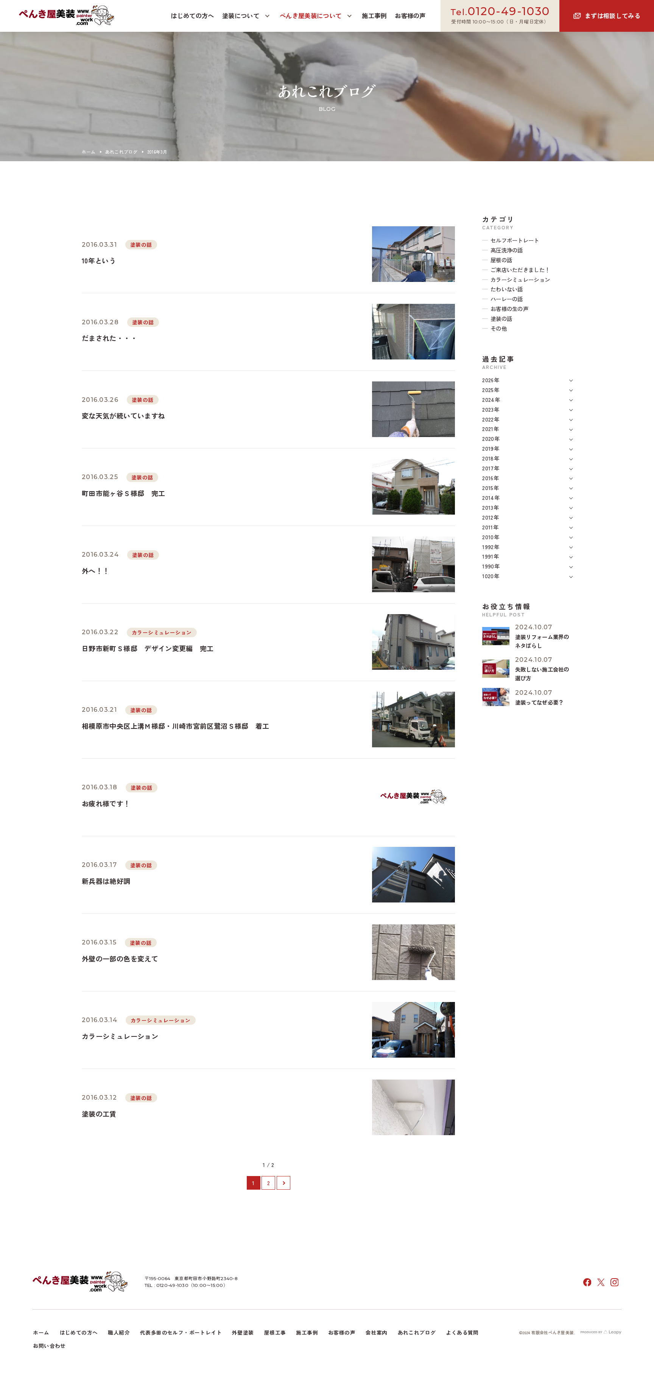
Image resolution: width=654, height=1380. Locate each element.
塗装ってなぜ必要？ (539, 702)
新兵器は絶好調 (106, 881)
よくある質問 (462, 1332)
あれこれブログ (121, 151)
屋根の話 (501, 260)
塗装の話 (141, 244)
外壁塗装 (243, 1332)
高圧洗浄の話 (506, 250)
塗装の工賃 (99, 1114)
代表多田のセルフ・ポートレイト (181, 1332)
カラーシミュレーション (162, 632)
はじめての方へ (79, 1332)
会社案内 (377, 1332)
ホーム (89, 151)
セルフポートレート (514, 240)
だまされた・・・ (109, 338)
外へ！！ (95, 571)
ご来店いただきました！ (520, 270)
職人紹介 (119, 1332)
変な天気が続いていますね (123, 415)
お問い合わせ (49, 1345)
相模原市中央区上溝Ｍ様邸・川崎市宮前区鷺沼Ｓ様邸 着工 (175, 726)
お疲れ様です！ (106, 803)
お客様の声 (341, 1332)
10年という (99, 260)
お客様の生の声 (509, 309)
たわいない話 (506, 289)
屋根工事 (275, 1332)
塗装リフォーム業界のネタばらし (542, 641)
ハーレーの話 (506, 299)
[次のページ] (283, 1183)
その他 (498, 328)
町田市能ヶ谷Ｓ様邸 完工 (123, 493)
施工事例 (307, 1332)
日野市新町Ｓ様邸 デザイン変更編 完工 (151, 648)
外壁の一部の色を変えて (120, 958)
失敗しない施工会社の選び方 (542, 673)
